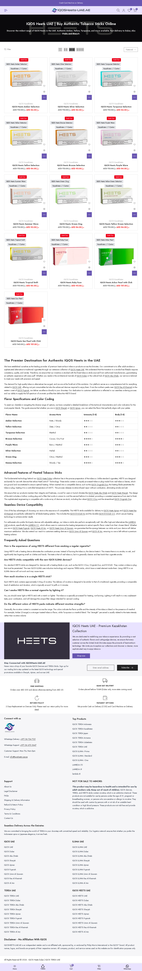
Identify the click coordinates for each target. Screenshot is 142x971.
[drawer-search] (118, 10)
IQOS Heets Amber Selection (26, 106)
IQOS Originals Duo (99, 484)
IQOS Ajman (75, 408)
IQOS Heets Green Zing (71, 224)
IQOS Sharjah (61, 408)
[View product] (44, 97)
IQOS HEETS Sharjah (81, 909)
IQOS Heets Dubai (44, 478)
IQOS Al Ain (97, 531)
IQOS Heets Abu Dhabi (97, 493)
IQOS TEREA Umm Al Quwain (16, 923)
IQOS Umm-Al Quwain (13, 874)
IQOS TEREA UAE (79, 746)
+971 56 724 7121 (28, 739)
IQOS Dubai (82, 375)
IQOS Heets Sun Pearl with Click (26, 341)
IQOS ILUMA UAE (79, 847)
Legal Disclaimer (10, 791)
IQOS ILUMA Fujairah (81, 869)
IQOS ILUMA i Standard (82, 755)
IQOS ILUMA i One (80, 760)
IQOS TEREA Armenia (81, 737)
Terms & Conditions (12, 813)
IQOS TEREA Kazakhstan (82, 728)
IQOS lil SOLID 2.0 (107, 513)
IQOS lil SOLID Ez (77, 513)
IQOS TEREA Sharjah (13, 909)
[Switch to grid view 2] (66, 49)
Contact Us (8, 818)
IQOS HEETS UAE (79, 895)
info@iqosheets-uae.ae (19, 757)
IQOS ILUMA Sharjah (81, 860)
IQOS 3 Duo (92, 499)
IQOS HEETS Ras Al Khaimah (84, 927)
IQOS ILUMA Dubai (80, 851)
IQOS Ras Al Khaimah (123, 387)
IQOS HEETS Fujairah (81, 918)
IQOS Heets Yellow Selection (25, 165)
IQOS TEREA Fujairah (13, 918)
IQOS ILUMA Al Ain (80, 883)
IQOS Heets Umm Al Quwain (61, 528)
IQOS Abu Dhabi (112, 375)
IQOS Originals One (122, 499)
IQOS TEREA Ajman (12, 914)
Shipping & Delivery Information (17, 800)
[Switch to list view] (60, 49)
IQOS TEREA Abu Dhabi (14, 904)
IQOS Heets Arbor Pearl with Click (116, 282)
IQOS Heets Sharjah (119, 493)
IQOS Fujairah (23, 390)
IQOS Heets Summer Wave (25, 224)
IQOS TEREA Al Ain (12, 931)
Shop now (81, 655)
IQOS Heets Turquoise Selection (116, 106)
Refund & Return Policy (13, 804)
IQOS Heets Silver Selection (71, 106)
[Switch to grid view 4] (80, 49)
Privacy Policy (9, 809)
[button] (44, 86)
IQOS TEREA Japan (80, 733)
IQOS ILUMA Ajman (80, 865)
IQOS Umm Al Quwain (78, 531)
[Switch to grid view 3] (72, 49)
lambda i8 (76, 773)
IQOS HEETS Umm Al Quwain (84, 923)
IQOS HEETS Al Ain (80, 931)
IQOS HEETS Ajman (80, 914)
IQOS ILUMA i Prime (80, 751)
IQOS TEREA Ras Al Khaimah (16, 927)
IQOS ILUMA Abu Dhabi (82, 856)
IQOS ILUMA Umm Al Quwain (84, 874)
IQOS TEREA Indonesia (81, 724)
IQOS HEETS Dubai (80, 900)
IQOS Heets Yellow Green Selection (116, 224)
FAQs (6, 795)
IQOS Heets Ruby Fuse (71, 282)
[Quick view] (44, 91)
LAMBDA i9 (77, 769)
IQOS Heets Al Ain (38, 528)
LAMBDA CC (33, 525)
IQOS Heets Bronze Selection (71, 165)
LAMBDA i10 (77, 764)
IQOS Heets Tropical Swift (26, 282)
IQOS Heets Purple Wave (116, 165)
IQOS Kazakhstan (26, 104)
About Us (7, 786)
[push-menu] (5, 10)
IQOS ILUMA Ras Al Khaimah (84, 878)
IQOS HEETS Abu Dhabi (82, 904)
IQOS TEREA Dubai (12, 900)
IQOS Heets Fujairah (21, 528)
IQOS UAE (16, 387)
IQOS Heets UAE (77, 369)
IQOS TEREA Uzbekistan (82, 742)
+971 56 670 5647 (28, 745)
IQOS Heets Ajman (111, 510)
